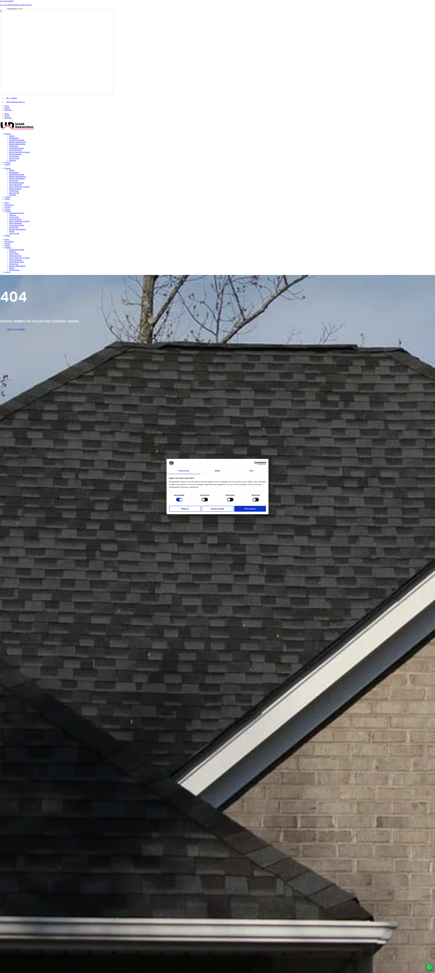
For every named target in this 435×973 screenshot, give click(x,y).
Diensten (8, 134)
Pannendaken (14, 138)
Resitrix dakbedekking (17, 144)
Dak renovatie (14, 158)
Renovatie (8, 110)
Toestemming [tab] (183, 471)
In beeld (7, 162)
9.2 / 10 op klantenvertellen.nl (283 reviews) (16, 5)
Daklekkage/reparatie (16, 140)
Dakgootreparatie (15, 154)
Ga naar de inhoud (6, 1)
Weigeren (185, 509)
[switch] (205, 499)
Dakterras (12, 160)
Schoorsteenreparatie (16, 148)
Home (7, 106)
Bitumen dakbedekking (17, 142)
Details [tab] (217, 471)
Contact (7, 164)
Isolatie (7, 108)
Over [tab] (251, 471)
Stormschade (13, 146)
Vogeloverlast (14, 156)
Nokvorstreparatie (15, 150)
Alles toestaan (250, 509)
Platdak (11, 136)
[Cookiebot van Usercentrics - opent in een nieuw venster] (256, 463)
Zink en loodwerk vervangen (19, 152)
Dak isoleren (9, 205)
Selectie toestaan (217, 509)
